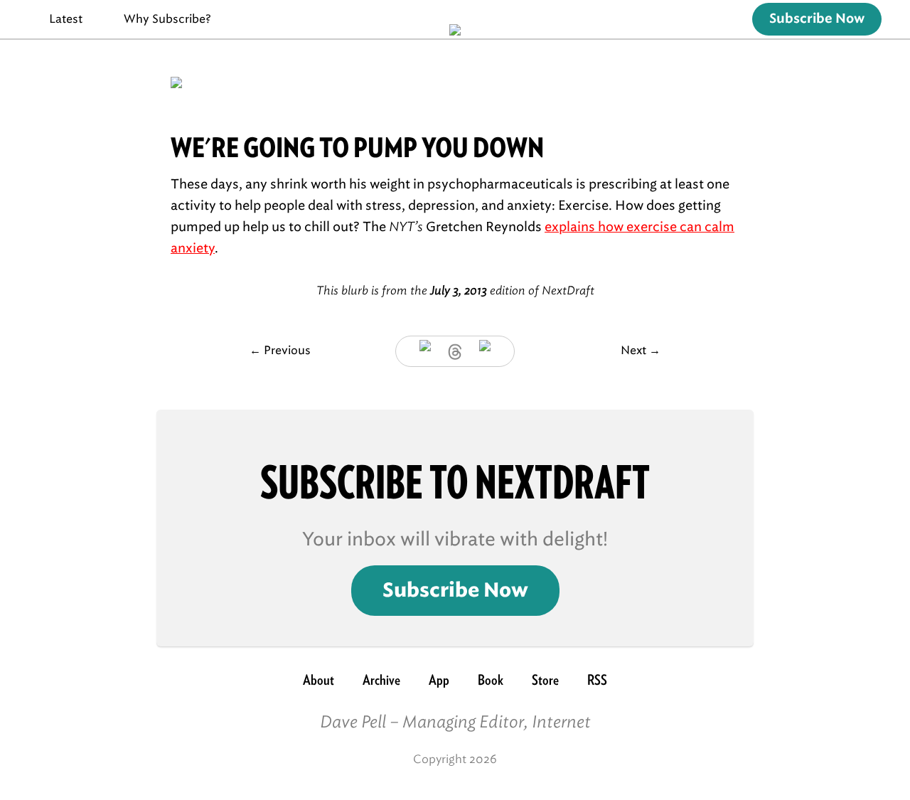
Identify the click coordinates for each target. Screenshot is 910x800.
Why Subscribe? (167, 19)
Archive (381, 679)
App (439, 679)
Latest (65, 19)
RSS (597, 679)
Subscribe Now (816, 19)
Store (545, 679)
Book (490, 679)
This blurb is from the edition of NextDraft (455, 290)
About (318, 679)
